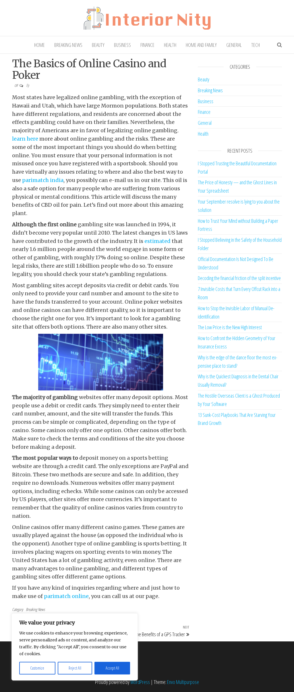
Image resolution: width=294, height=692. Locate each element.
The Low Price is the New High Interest (230, 327)
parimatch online (66, 596)
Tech (255, 44)
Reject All (75, 668)
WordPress (140, 681)
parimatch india (42, 180)
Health (170, 44)
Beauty (98, 44)
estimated (157, 241)
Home (39, 44)
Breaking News (68, 44)
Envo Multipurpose (183, 681)
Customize (37, 668)
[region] (74, 647)
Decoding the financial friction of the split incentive (239, 278)
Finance (147, 44)
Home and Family (201, 44)
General (234, 44)
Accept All (112, 668)
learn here (25, 138)
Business (122, 44)
